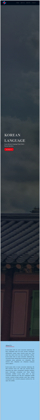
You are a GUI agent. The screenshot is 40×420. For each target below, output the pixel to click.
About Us (23, 2)
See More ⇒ (9, 149)
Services (28, 2)
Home (17, 2)
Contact (34, 2)
